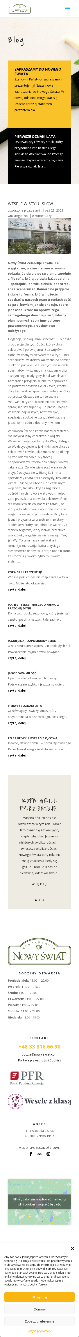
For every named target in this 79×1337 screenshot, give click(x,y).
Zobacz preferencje (39, 1321)
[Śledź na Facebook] (30, 1153)
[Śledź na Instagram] (48, 1153)
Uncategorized (18, 216)
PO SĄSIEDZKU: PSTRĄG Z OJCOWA (32, 738)
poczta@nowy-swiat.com (39, 1054)
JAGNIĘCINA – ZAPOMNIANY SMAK (32, 641)
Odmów (40, 1309)
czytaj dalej (17, 589)
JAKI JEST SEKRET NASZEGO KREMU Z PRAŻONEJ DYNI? (33, 606)
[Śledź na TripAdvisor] (39, 1153)
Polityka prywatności (39, 1331)
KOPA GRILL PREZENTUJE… (26, 572)
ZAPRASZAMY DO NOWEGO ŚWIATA (37, 71)
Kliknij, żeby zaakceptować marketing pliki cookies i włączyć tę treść (39, 1201)
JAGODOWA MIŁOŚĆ (22, 673)
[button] (72, 1248)
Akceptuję (39, 1297)
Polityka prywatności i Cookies (39, 1060)
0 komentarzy (42, 216)
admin (37, 210)
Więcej (39, 884)
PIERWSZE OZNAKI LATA (35, 136)
